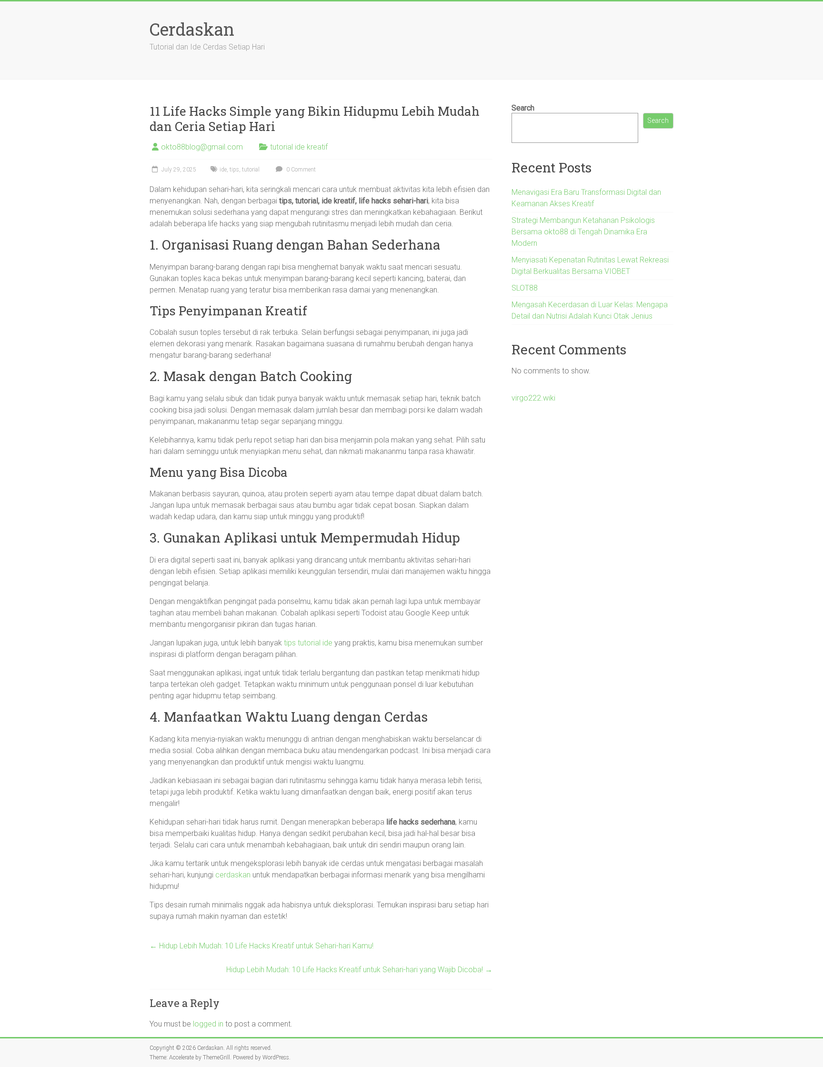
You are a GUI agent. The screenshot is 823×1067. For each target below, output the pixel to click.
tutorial (251, 169)
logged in (208, 1023)
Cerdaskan (192, 29)
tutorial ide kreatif (299, 146)
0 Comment (300, 169)
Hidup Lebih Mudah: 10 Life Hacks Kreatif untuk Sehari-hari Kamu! (261, 945)
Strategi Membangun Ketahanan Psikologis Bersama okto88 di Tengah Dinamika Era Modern (583, 232)
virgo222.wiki (533, 398)
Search (523, 107)
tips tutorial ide (308, 642)
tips (234, 169)
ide (223, 169)
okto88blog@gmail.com (202, 146)
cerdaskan (233, 874)
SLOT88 (525, 287)
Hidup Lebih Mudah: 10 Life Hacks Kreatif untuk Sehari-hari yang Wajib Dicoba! (359, 969)
